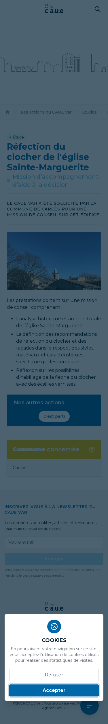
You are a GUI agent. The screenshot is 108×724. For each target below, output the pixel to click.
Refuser (54, 675)
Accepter (54, 690)
